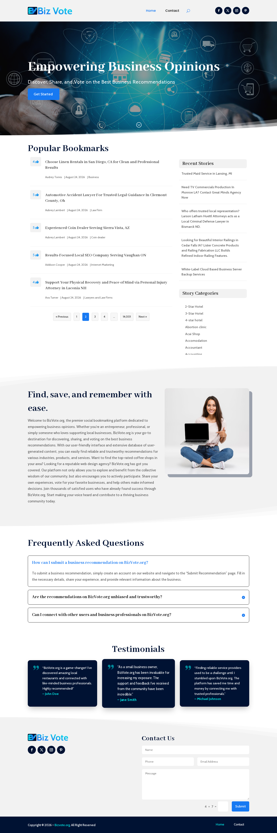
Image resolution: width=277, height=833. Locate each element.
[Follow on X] (227, 10)
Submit (240, 806)
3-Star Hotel (194, 313)
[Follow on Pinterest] (245, 10)
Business (93, 177)
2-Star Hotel (194, 306)
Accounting (193, 354)
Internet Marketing (102, 265)
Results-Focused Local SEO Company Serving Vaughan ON (95, 255)
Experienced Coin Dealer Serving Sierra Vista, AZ (87, 228)
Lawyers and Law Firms (99, 297)
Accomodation (196, 341)
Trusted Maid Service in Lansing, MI (206, 173)
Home (151, 10)
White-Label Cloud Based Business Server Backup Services (211, 271)
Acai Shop (192, 334)
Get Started (43, 94)
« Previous (62, 316)
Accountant (193, 347)
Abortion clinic (195, 327)
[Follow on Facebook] (218, 10)
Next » (143, 316)
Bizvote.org (62, 825)
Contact (172, 10)
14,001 (127, 316)
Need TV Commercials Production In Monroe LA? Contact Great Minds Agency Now (211, 192)
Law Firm (96, 210)
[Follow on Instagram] (236, 10)
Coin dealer (98, 237)
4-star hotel (193, 320)
